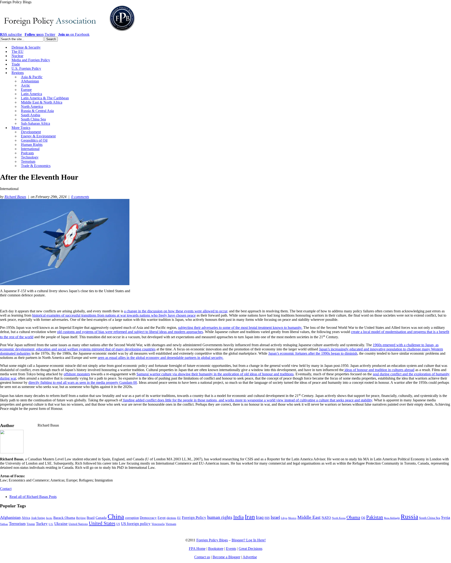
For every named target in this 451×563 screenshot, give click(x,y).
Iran (250, 516)
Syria (445, 517)
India (238, 517)
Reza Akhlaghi (392, 517)
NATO (326, 518)
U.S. (51, 524)
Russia (409, 516)
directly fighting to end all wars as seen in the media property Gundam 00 (82, 382)
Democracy (148, 518)
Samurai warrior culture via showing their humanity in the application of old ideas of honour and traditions (215, 374)
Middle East (309, 517)
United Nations (78, 524)
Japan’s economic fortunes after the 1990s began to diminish (312, 353)
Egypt (162, 518)
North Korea (339, 518)
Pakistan (374, 517)
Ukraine (61, 523)
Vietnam (171, 524)
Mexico (292, 518)
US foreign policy (136, 523)
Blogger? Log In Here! (249, 540)
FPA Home (197, 549)
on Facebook (73, 34)
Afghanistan (10, 517)
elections (171, 518)
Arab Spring (38, 518)
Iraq (260, 517)
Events (231, 549)
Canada (101, 518)
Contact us (202, 557)
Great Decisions (250, 549)
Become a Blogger (226, 557)
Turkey (42, 523)
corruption (132, 518)
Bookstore (215, 549)
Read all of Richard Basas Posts (33, 497)
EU (179, 518)
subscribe (11, 34)
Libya (284, 518)
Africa (26, 518)
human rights (219, 517)
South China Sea (429, 518)
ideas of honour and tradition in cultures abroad (379, 370)
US (118, 524)
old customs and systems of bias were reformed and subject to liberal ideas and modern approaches (130, 332)
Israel (275, 517)
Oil (363, 518)
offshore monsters (77, 374)
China (116, 516)
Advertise (250, 557)
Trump (31, 524)
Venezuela (158, 524)
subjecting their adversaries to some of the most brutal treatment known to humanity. (240, 328)
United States (102, 523)
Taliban (4, 524)
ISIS (267, 518)
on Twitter (40, 34)
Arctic (49, 518)
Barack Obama (64, 518)
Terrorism (17, 523)
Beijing (81, 518)
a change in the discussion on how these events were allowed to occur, (176, 311)
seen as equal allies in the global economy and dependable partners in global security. (160, 358)
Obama (353, 517)
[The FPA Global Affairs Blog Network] (68, 31)
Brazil (91, 518)
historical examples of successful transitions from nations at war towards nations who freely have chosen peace (114, 315)
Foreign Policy (194, 517)
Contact (6, 489)
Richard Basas (15, 197)
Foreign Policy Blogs (212, 540)
